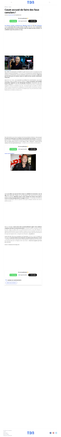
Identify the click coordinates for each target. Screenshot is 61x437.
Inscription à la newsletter (7, 430)
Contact (4, 431)
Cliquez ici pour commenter (11, 282)
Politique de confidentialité (7, 435)
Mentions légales (6, 434)
